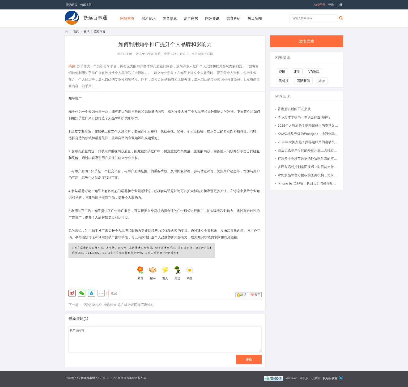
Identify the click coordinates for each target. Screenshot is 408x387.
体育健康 (170, 18)
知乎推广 (75, 98)
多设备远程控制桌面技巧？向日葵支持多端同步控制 (308, 167)
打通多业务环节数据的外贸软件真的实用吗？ (308, 158)
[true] (341, 18)
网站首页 (127, 18)
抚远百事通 (95, 17)
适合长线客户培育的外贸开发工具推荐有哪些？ (308, 150)
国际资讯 (212, 18)
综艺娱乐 (148, 18)
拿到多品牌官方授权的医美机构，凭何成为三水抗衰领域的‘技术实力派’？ (308, 175)
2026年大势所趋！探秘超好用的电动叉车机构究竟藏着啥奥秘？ (308, 125)
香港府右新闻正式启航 (294, 109)
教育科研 (233, 18)
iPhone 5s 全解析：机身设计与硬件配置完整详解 (308, 183)
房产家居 (191, 18)
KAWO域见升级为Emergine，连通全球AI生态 (308, 134)
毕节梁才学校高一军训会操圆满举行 (304, 117)
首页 (66, 31)
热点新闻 (255, 18)
